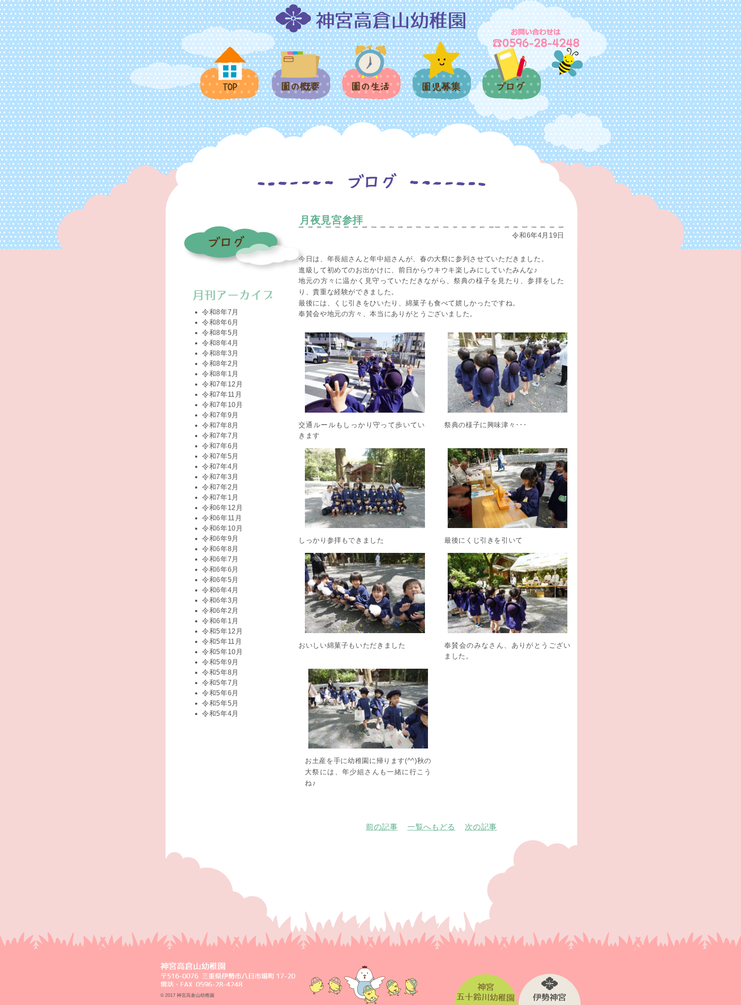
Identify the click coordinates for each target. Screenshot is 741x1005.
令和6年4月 (220, 590)
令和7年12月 (222, 384)
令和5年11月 (222, 641)
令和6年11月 (222, 518)
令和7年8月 (220, 425)
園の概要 (300, 80)
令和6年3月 (220, 600)
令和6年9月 (220, 538)
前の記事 (382, 827)
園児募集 (441, 75)
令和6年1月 (220, 621)
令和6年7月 (220, 559)
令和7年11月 (222, 394)
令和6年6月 (220, 569)
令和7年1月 (220, 497)
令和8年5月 (220, 332)
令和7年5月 (220, 456)
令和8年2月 (220, 363)
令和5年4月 (220, 713)
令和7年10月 (222, 404)
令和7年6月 (220, 446)
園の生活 (371, 77)
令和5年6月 (220, 693)
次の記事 (481, 827)
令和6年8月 (220, 548)
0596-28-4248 (537, 37)
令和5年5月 (220, 703)
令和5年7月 (220, 682)
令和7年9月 (220, 415)
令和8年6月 (220, 322)
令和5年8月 (220, 672)
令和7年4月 (220, 466)
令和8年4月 (220, 343)
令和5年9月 (220, 662)
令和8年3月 (220, 353)
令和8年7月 (220, 312)
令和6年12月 (222, 507)
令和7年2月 (220, 487)
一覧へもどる (431, 827)
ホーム (230, 77)
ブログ (511, 78)
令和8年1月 (220, 373)
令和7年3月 (220, 476)
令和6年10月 (222, 528)
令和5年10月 (222, 651)
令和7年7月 (220, 435)
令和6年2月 (220, 610)
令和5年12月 (222, 631)
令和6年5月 (220, 579)
